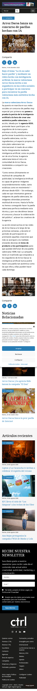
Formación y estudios (26, 638)
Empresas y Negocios (9, 664)
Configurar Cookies (25, 674)
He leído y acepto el (17, 591)
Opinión (21, 660)
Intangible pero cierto (26, 641)
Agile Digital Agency (14, 687)
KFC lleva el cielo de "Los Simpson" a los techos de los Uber (18, 503)
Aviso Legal (24, 364)
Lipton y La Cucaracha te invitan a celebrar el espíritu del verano (18, 469)
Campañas (5, 661)
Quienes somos (7, 638)
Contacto (5, 651)
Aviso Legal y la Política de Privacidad (17, 591)
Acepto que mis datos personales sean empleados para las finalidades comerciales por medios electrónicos (18, 599)
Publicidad (22, 678)
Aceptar (18, 348)
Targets (21, 666)
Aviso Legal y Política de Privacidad (9, 675)
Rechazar (18, 354)
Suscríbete (5, 648)
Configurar (18, 360)
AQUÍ (14, 336)
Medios (21, 656)
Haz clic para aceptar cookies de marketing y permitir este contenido (18, 287)
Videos (21, 669)
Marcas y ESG (23, 653)
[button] (34, 326)
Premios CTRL (7, 641)
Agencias (5, 654)
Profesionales (23, 663)
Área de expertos (8, 658)
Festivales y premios (9, 667)
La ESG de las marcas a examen (27, 649)
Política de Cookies (14, 364)
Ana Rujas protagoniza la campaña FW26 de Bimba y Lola (17, 537)
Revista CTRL (6, 645)
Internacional (23, 645)
